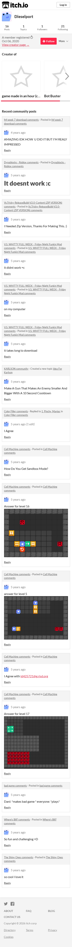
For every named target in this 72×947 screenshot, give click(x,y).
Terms (29, 930)
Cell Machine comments (17, 449)
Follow (50, 41)
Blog (51, 911)
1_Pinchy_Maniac (50, 411)
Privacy (52, 930)
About (8, 911)
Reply (7, 150)
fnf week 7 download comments (21, 119)
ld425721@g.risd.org (34, 676)
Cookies (8, 936)
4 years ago (18, 132)
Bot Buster (52, 96)
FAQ (28, 911)
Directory (10, 930)
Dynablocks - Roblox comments (21, 162)
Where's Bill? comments (17, 819)
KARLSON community (16, 368)
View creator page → (15, 44)
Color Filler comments (16, 411)
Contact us (12, 917)
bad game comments (15, 785)
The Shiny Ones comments (18, 857)
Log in (63, 4)
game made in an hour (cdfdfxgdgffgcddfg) (33, 96)
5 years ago (18, 175)
